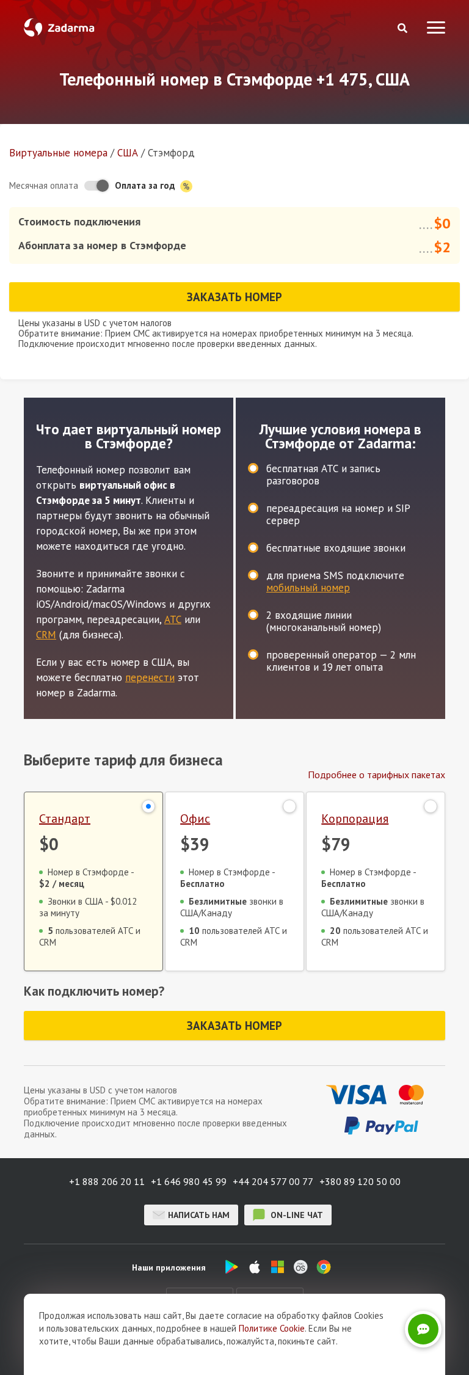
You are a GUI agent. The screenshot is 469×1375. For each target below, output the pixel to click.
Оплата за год (146, 185)
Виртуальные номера (58, 152)
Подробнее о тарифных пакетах (376, 774)
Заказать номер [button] (234, 297)
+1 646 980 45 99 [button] (189, 1181)
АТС (172, 619)
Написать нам (199, 1214)
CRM (46, 634)
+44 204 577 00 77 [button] (273, 1181)
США (127, 152)
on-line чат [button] (295, 1214)
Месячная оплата (43, 185)
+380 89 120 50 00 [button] (360, 1181)
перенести (150, 677)
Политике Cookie (272, 1328)
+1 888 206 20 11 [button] (107, 1181)
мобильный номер (308, 587)
